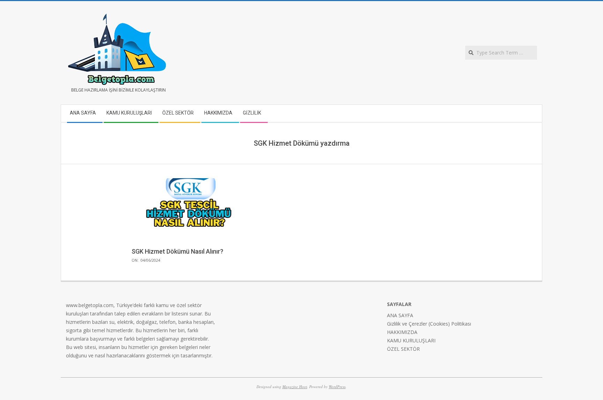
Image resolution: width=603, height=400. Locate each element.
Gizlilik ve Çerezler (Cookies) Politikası (429, 323)
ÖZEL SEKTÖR (403, 349)
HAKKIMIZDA (402, 332)
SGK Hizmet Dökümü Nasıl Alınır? (177, 251)
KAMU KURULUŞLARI (411, 340)
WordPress (337, 386)
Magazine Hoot (294, 386)
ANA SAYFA (400, 315)
